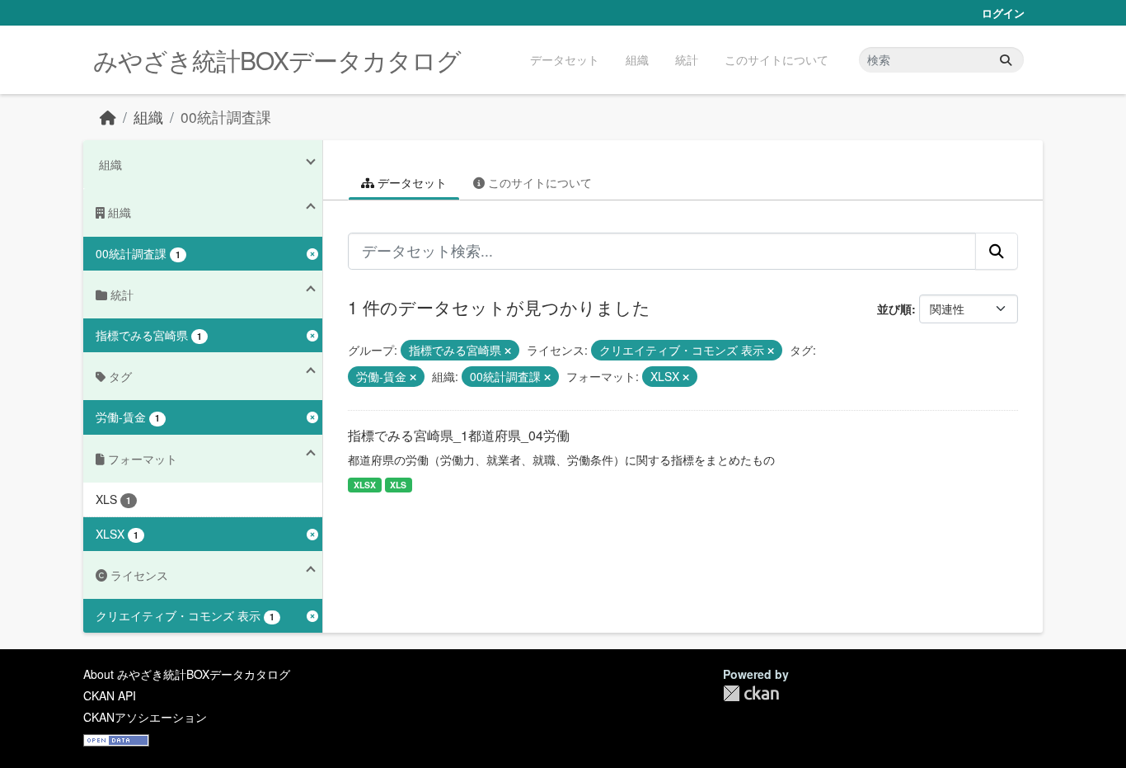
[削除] (507, 350)
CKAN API (109, 695)
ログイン (1003, 13)
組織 (637, 59)
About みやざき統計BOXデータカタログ (186, 674)
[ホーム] (108, 116)
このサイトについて (776, 59)
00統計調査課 (226, 116)
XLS (398, 484)
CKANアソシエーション (145, 717)
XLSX (365, 484)
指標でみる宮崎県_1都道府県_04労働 (459, 435)
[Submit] (1005, 60)
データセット (564, 59)
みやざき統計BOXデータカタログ (277, 60)
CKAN (751, 693)
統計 (686, 59)
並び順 (894, 308)
